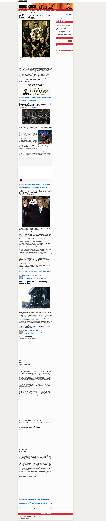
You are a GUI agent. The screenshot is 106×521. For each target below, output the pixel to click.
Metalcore (40, 184)
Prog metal (40, 274)
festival (57, 14)
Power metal (35, 274)
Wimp (41, 275)
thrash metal (37, 503)
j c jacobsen (26, 500)
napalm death (40, 502)
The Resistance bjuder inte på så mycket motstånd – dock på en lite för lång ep (63, 35)
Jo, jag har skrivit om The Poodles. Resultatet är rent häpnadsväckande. (62, 29)
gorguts (31, 278)
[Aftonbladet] (22, 1)
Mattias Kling (33, 18)
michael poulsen (26, 502)
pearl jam (35, 278)
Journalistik (21, 98)
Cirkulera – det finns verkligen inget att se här (63, 26)
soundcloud (44, 187)
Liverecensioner (36, 10)
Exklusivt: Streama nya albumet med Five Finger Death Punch (35, 105)
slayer (29, 503)
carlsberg (25, 499)
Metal (26, 98)
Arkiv (56, 45)
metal (49, 500)
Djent (40, 271)
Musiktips (26, 274)
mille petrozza (34, 502)
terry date (33, 503)
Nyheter (29, 98)
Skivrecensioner (28, 10)
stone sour (25, 333)
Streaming (27, 185)
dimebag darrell (37, 499)
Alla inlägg (21, 10)
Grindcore (26, 272)
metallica (21, 502)
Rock (20, 275)
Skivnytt (33, 98)
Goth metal (21, 272)
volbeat (47, 503)
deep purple (31, 332)
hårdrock (21, 500)
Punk (48, 274)
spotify (38, 278)
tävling (63, 20)
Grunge (30, 272)
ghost (34, 100)
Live (29, 330)
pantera (21, 333)
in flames (57, 17)
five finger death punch (28, 100)
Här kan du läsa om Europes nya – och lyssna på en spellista (63, 32)
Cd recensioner (43, 97)
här (22, 265)
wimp (45, 278)
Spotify (27, 275)
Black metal (30, 271)
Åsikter (38, 97)
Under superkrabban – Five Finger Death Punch (34, 282)
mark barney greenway (42, 500)
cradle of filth (26, 332)
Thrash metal (36, 275)
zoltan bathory (31, 333)
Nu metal (30, 274)
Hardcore (34, 272)
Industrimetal (44, 272)
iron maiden (61, 17)
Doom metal (43, 271)
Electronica (49, 271)
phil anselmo (22, 503)
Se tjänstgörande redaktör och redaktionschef (28, 516)
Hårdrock (49, 97)
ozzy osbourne (48, 332)
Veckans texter (25, 337)
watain (42, 278)
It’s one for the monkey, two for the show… (63, 23)
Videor (55, 10)
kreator (30, 500)
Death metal (35, 271)
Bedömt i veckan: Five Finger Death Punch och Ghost (34, 16)
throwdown (43, 503)
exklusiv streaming (27, 187)
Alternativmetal (33, 97)
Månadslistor (44, 10)
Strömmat (50, 10)
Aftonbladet (27, 97)
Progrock (45, 274)
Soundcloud (22, 185)
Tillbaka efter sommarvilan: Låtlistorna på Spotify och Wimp (35, 192)
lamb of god (34, 500)
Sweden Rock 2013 (37, 330)
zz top (50, 503)
